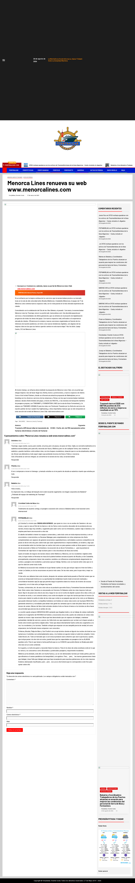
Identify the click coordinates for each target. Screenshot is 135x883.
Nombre (10, 708)
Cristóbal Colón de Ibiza (27, 503)
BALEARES (22, 421)
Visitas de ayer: (103, 607)
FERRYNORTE (68, 170)
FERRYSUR (56, 170)
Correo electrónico (13, 715)
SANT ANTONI (104, 400)
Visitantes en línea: (104, 600)
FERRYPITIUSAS (28, 170)
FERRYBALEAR (13, 170)
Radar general (103, 871)
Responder (15, 460)
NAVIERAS (80, 170)
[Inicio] (5, 170)
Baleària (103, 788)
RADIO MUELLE (112, 170)
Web (8, 721)
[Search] (131, 170)
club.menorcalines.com (26, 289)
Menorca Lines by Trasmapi (14, 177)
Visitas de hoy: (103, 604)
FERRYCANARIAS (43, 170)
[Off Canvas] (3, 60)
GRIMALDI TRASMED (117, 397)
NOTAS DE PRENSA (96, 170)
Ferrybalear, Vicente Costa (16, 195)
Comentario (11, 679)
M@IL (123, 170)
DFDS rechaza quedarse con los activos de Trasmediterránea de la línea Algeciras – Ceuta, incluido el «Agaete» (65, 165)
